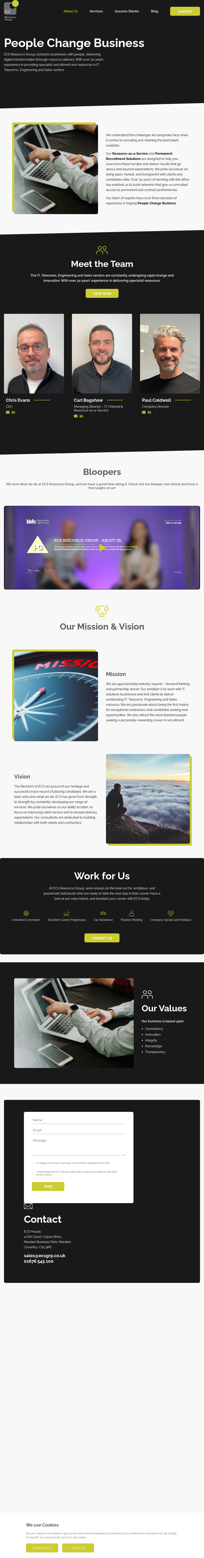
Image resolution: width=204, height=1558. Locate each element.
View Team (102, 294)
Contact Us (102, 938)
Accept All (78, 1547)
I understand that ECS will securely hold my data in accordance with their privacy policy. (76, 1173)
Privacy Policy (42, 1547)
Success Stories (127, 11)
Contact (185, 12)
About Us (71, 11)
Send (48, 1186)
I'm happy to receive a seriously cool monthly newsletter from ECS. (73, 1163)
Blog (154, 11)
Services (96, 11)
